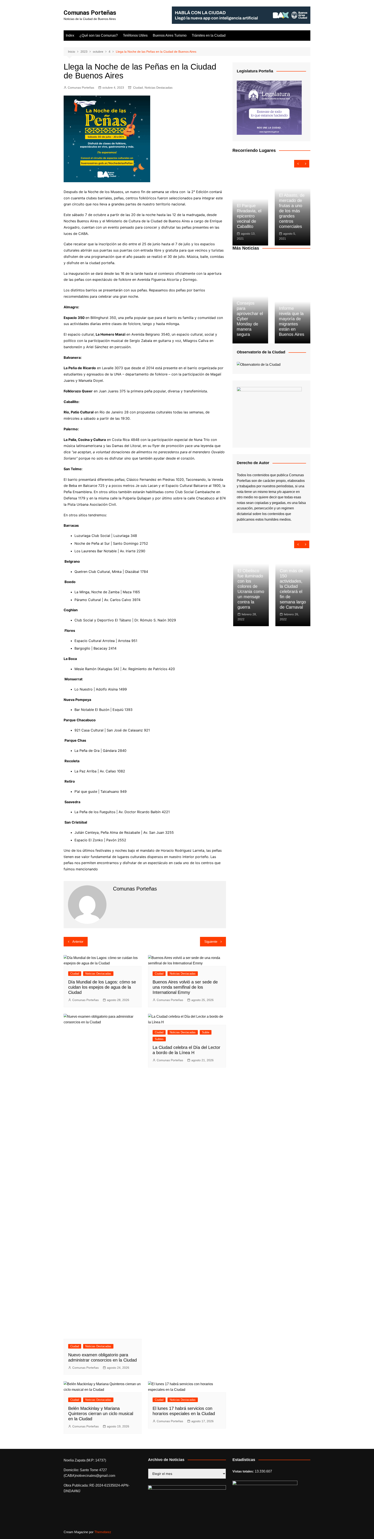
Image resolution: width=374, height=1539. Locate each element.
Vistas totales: (243, 1471)
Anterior (77, 941)
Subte (205, 1032)
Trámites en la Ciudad (209, 35)
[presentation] (298, 163)
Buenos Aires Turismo (170, 35)
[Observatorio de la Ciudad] (258, 364)
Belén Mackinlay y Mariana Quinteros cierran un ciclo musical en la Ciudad (100, 1413)
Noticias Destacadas (158, 87)
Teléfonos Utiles (135, 35)
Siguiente (210, 941)
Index (70, 35)
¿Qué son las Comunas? (98, 35)
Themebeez (102, 1532)
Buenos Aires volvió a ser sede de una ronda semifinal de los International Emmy (185, 987)
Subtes (159, 1039)
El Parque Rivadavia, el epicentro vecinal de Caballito (249, 216)
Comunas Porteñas (90, 12)
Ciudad (138, 87)
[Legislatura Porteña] (269, 107)
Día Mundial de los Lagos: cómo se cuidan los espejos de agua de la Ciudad (102, 987)
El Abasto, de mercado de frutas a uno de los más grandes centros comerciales (292, 211)
